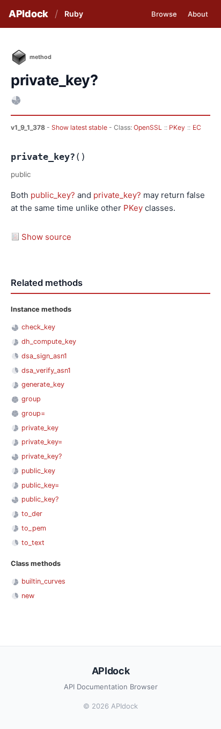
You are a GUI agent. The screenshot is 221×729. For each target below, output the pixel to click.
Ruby (73, 13)
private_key (39, 428)
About (198, 14)
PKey (177, 127)
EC (197, 127)
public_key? (53, 195)
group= (33, 413)
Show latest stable (80, 127)
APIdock (28, 13)
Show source (46, 237)
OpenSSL (148, 127)
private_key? (117, 195)
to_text (33, 543)
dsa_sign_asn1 (44, 356)
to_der (31, 514)
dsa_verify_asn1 (46, 370)
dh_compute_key (48, 341)
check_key (38, 327)
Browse (164, 14)
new (27, 596)
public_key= (40, 485)
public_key (38, 471)
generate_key (42, 384)
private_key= (41, 442)
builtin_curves (43, 581)
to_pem (33, 528)
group (31, 399)
